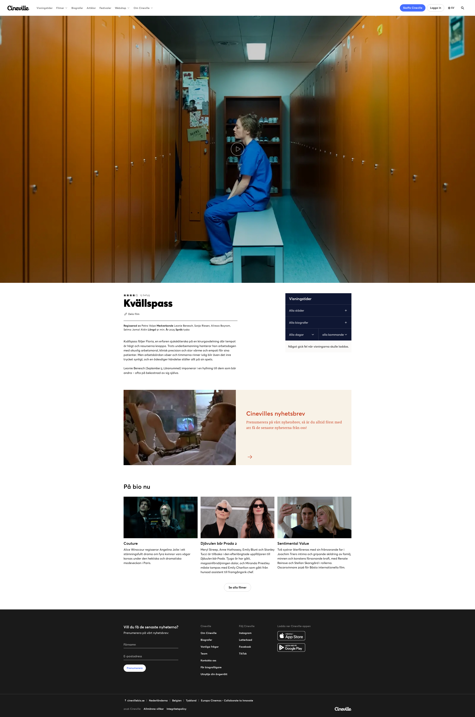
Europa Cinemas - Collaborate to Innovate (227, 700)
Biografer (77, 8)
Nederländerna (158, 700)
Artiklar (91, 8)
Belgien (176, 700)
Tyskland (191, 700)
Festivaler (105, 8)
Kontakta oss (208, 660)
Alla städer (296, 310)
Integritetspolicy (176, 709)
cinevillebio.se (136, 700)
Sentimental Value (293, 543)
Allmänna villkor (154, 709)
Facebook (245, 646)
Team (204, 653)
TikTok (243, 653)
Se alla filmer (237, 587)
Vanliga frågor (210, 646)
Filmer (60, 8)
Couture (131, 543)
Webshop (120, 8)
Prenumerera (135, 668)
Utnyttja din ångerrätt (214, 674)
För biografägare (211, 667)
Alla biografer (298, 322)
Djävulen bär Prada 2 (219, 543)
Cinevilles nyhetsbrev (275, 413)
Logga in (435, 7)
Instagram (245, 633)
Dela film (134, 314)
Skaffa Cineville (412, 7)
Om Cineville (142, 8)
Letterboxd (245, 640)
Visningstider (45, 8)
